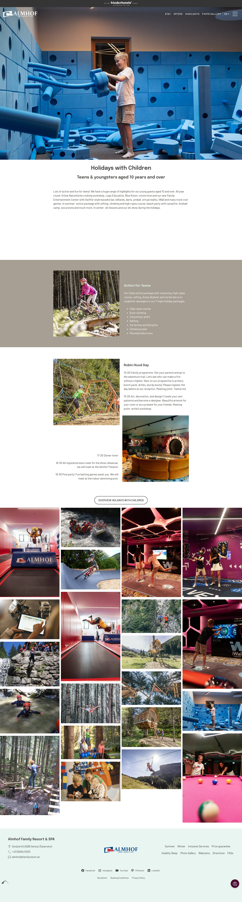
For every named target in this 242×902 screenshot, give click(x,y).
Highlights (192, 14)
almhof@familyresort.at (26, 856)
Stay (168, 14)
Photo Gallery (211, 14)
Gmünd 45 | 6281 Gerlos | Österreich (32, 846)
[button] (235, 883)
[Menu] (235, 14)
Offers (178, 14)
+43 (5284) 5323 (21, 851)
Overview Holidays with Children (121, 500)
